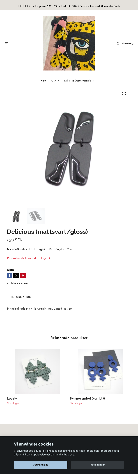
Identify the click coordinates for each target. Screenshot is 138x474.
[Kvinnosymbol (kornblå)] (100, 371)
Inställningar (97, 464)
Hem (43, 81)
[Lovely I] (37, 371)
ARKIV (55, 81)
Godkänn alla (40, 464)
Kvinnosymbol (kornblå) (87, 398)
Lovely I (12, 398)
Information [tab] (21, 297)
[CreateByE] (69, 43)
